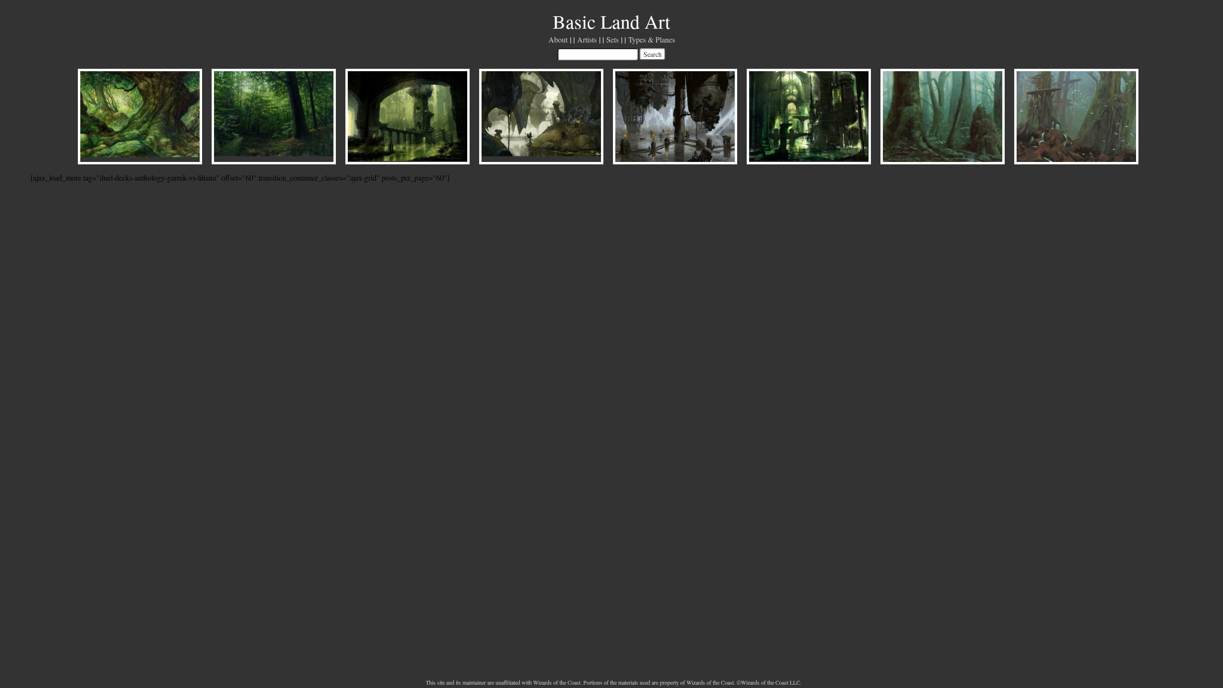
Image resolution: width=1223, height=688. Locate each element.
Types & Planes (651, 39)
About (558, 39)
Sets (612, 39)
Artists (587, 39)
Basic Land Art (611, 21)
